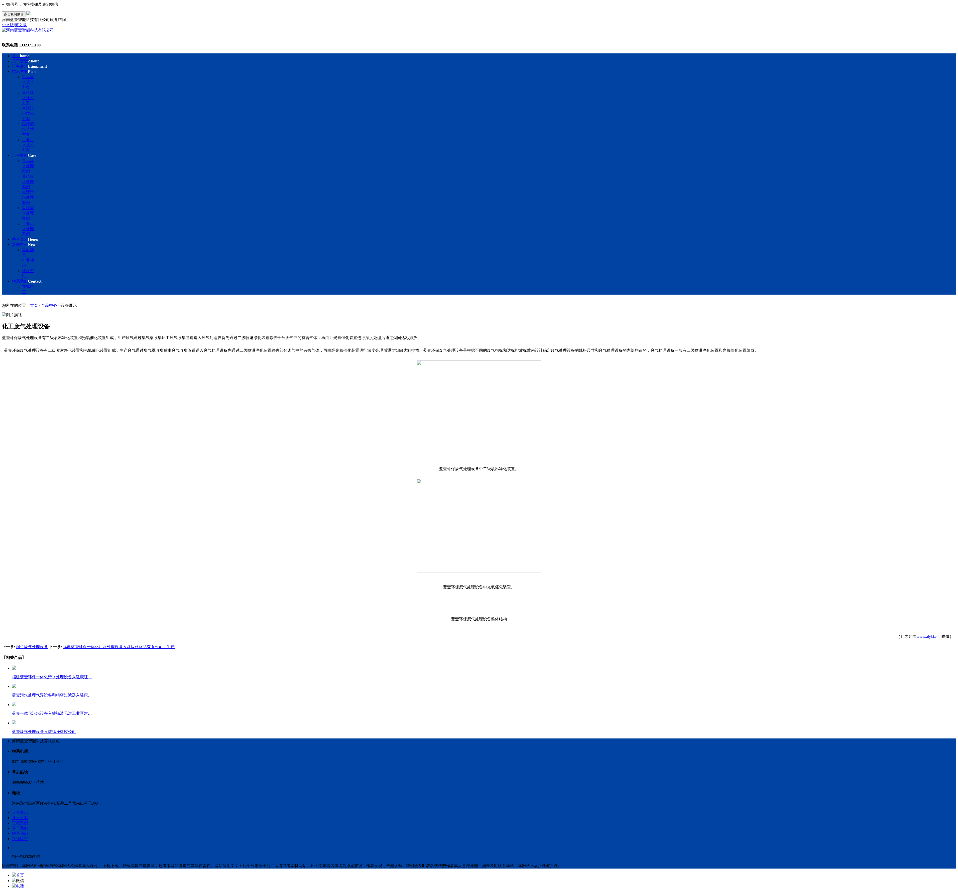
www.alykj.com (929, 636)
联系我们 (26, 281)
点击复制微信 (13, 14)
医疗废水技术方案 (28, 129)
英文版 (21, 25)
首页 (20, 56)
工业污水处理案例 (28, 228)
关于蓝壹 (25, 61)
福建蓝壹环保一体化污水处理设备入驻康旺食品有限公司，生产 (119, 647)
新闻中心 (24, 244)
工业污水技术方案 (28, 145)
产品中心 (49, 305)
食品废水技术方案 (28, 82)
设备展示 (29, 66)
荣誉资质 (25, 239)
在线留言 (20, 839)
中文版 (8, 25)
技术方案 (24, 71)
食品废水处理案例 (28, 166)
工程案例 (24, 155)
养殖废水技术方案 (28, 97)
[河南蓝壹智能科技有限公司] (28, 30)
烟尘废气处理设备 (32, 647)
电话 (20, 886)
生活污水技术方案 (28, 113)
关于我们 (20, 828)
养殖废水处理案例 (28, 181)
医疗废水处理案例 (28, 213)
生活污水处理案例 (28, 197)
